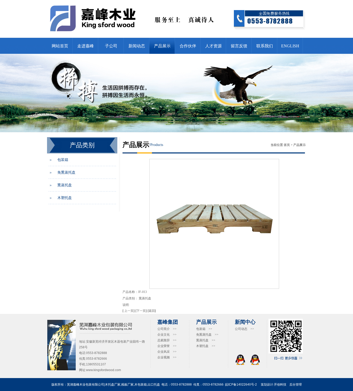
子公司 (111, 46)
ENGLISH (290, 46)
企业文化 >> (167, 334)
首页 (287, 145)
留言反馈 (239, 46)
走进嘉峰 (85, 46)
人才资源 (213, 46)
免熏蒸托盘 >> (207, 334)
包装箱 (62, 160)
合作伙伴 (188, 46)
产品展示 (162, 46)
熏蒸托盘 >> (205, 340)
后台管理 (295, 384)
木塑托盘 (64, 198)
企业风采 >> (167, 351)
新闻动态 (136, 46)
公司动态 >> (244, 329)
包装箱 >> (204, 329)
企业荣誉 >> (167, 346)
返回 (152, 311)
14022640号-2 (246, 384)
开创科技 (280, 384)
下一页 (141, 311)
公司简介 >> (167, 329)
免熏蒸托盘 (66, 172)
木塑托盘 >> (205, 346)
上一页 (129, 311)
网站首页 (60, 46)
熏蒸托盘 (64, 185)
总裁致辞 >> (167, 340)
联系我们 (264, 46)
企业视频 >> (167, 357)
